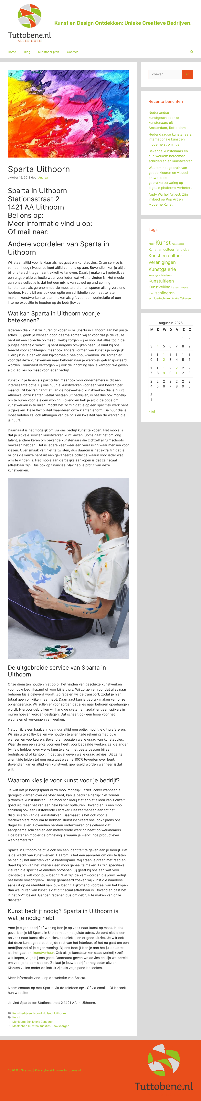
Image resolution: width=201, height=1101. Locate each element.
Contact (72, 52)
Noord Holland (43, 1013)
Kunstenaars (178, 244)
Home (12, 52)
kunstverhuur (43, 953)
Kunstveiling (159, 287)
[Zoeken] (187, 74)
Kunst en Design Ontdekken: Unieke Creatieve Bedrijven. (123, 23)
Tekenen (185, 298)
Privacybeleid (44, 1070)
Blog (27, 52)
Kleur (151, 243)
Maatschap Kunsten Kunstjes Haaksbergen (40, 1026)
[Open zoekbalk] (191, 52)
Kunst (16, 1017)
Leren (175, 287)
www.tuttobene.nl (68, 1070)
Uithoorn (60, 1013)
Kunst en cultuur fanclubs (169, 249)
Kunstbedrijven (48, 52)
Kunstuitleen (161, 280)
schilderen (165, 293)
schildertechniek (159, 298)
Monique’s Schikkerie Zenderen (32, 1021)
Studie (175, 298)
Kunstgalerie (162, 269)
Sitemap (26, 1070)
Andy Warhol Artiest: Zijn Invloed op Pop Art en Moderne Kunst (168, 199)
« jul (152, 411)
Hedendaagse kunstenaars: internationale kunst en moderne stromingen (170, 139)
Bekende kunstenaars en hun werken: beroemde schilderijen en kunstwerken (171, 156)
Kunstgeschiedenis (160, 275)
